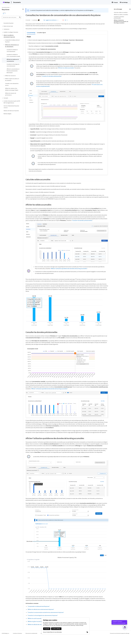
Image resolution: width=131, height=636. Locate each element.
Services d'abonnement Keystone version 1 (11, 106)
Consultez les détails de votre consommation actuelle (13, 55)
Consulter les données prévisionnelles (119, 17)
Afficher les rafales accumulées (121, 14)
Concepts (6, 98)
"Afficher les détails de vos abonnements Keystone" (40, 609)
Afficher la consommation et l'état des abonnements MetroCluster (13, 70)
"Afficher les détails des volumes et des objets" (39, 624)
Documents (17, 2)
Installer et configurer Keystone (11, 32)
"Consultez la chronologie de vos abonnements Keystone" (42, 615)
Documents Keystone (8, 23)
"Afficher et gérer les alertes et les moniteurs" (39, 621)
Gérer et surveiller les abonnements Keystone (9, 36)
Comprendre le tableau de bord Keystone (12, 41)
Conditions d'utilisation (17, 633)
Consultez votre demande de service (11, 84)
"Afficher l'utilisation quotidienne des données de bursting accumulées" (69, 268)
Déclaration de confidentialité (31, 633)
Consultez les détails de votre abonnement (12, 50)
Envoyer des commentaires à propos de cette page (119, 633)
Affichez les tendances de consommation (13, 60)
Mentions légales (7, 113)
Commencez (6, 29)
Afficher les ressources (10, 75)
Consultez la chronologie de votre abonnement (13, 65)
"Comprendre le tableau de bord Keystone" (38, 606)
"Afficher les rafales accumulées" (66, 68)
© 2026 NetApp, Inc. (5, 633)
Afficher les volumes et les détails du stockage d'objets (11, 89)
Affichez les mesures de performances (10, 94)
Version (4, 12)
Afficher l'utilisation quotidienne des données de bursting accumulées (121, 21)
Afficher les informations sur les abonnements (12, 45)
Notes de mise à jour (8, 26)
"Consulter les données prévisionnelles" (51, 76)
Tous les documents (5, 7)
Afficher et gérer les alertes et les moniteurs (12, 79)
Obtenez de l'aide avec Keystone (11, 110)
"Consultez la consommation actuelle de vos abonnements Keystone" (45, 612)
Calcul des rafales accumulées (121, 12)
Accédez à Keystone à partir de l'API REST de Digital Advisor (12, 101)
